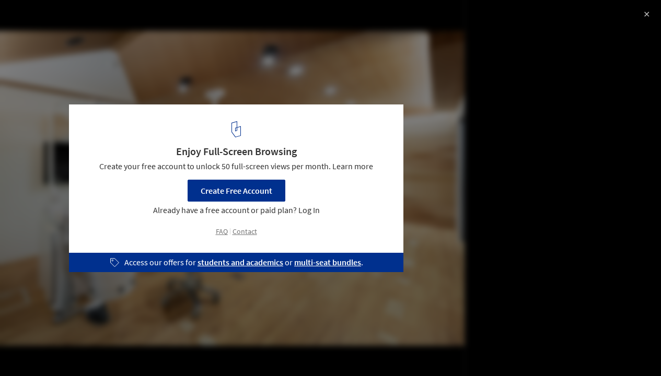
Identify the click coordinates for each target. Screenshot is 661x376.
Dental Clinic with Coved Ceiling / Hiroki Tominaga (142, 19)
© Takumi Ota (34, 36)
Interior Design (41, 349)
